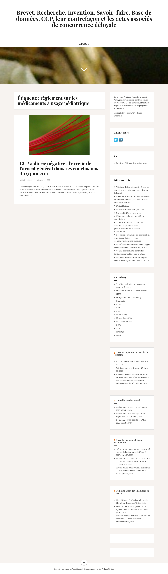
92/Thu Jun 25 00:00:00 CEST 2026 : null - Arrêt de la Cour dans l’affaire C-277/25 (133, 452)
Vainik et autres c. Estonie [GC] (130, 368)
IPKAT (118, 311)
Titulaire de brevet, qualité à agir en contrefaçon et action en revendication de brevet (131, 190)
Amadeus (95, 569)
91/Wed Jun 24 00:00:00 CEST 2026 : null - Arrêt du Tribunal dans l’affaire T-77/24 (133, 461)
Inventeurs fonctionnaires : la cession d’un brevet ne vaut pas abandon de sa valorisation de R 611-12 (132, 199)
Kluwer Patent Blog (124, 318)
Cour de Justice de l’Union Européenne (128, 441)
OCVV (118, 325)
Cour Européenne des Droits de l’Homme (131, 353)
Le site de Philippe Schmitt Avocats (131, 163)
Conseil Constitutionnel (128, 400)
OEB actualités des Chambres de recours (131, 492)
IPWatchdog (121, 314)
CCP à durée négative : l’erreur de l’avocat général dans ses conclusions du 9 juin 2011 (59, 168)
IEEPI (118, 304)
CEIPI (118, 294)
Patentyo (120, 332)
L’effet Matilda (122, 206)
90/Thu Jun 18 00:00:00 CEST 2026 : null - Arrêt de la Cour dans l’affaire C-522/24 (133, 470)
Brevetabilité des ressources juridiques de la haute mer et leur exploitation (129, 216)
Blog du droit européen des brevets (131, 290)
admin (40, 180)
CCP (48, 180)
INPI (118, 307)
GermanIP (120, 301)
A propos (84, 44)
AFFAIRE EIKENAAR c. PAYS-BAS (130, 361)
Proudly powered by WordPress (68, 569)
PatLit (119, 335)
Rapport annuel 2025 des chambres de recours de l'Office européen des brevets (133, 518)
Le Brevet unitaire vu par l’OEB (130, 209)
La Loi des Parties (124, 321)
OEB (118, 328)
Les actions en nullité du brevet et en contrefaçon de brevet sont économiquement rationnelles (132, 238)
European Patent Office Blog (128, 297)
